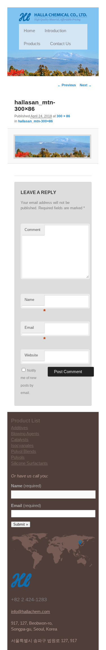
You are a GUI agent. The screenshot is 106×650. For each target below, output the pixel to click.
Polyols (18, 457)
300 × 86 (63, 116)
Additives (19, 427)
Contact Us (60, 43)
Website (31, 355)
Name (34, 301)
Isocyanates (22, 445)
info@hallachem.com (30, 611)
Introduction (55, 30)
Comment (32, 230)
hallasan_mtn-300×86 (35, 121)
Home (29, 30)
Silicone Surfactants (29, 463)
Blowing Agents (25, 433)
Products (32, 43)
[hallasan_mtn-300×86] (53, 147)
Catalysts (20, 439)
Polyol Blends (23, 451)
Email (34, 329)
